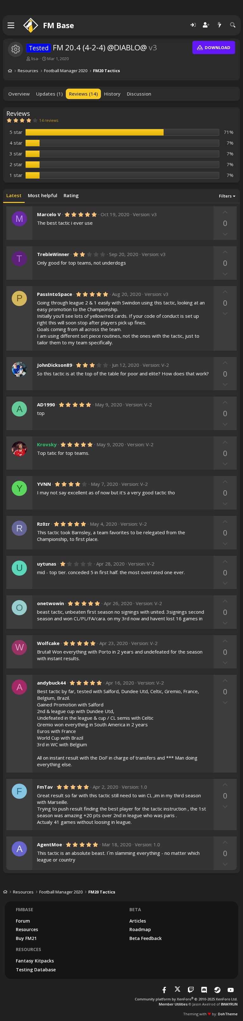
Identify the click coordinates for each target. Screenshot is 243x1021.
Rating (71, 195)
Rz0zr (43, 524)
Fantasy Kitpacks (35, 961)
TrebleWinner (53, 254)
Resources (27, 929)
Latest (14, 195)
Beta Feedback (145, 938)
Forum (23, 921)
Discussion (139, 94)
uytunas (46, 564)
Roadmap (140, 929)
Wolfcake (48, 643)
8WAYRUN (229, 1004)
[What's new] (219, 25)
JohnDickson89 (54, 365)
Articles (137, 921)
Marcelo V (49, 214)
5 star (15, 132)
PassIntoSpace (54, 294)
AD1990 (46, 404)
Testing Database (36, 970)
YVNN (44, 484)
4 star (15, 143)
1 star (15, 175)
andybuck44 (51, 683)
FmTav (45, 787)
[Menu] (11, 25)
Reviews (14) (83, 94)
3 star (15, 153)
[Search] (233, 25)
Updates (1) (49, 94)
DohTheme (228, 1014)
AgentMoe (49, 844)
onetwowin (50, 603)
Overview (19, 94)
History (112, 94)
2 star (15, 164)
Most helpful (42, 195)
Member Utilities (173, 1004)
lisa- (35, 58)
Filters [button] (225, 196)
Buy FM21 (26, 938)
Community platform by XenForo (186, 999)
